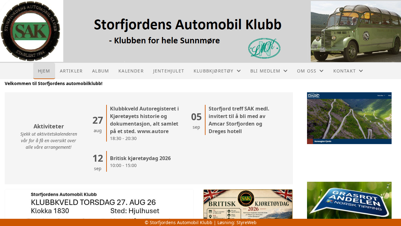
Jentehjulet (168, 71)
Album (100, 71)
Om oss (306, 71)
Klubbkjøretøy (214, 71)
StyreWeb (247, 222)
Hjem (44, 71)
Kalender (131, 71)
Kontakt (344, 71)
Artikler (71, 71)
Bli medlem (265, 71)
